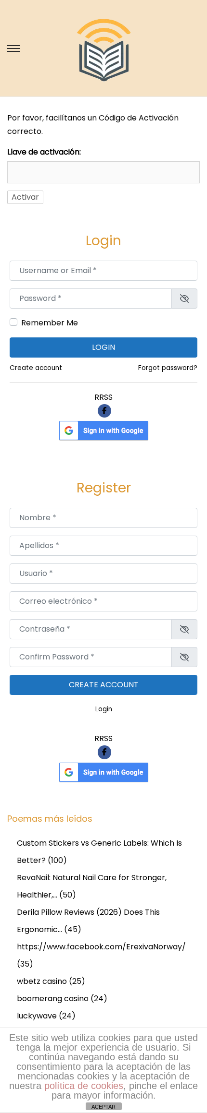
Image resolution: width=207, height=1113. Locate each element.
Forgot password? (167, 367)
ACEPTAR (103, 1107)
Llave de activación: (44, 151)
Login (103, 347)
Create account (36, 367)
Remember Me (49, 322)
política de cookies (83, 1085)
